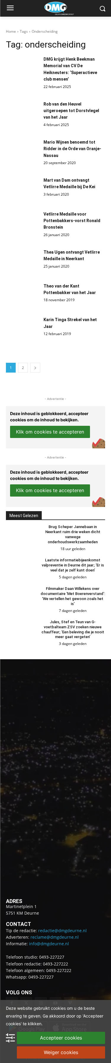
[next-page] (35, 368)
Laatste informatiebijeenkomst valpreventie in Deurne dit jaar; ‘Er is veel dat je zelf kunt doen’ (73, 565)
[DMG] (64, 8)
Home (11, 31)
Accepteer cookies (61, 1038)
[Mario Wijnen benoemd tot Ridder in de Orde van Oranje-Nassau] (23, 153)
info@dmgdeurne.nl (49, 943)
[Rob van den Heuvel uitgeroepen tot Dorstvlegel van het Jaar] (23, 115)
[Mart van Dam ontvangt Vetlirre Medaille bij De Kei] (23, 191)
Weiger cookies (61, 1052)
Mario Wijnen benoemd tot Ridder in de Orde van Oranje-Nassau (72, 149)
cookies (58, 1008)
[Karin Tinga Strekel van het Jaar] (23, 330)
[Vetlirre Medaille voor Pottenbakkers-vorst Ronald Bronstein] (23, 225)
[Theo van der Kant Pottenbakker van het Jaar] (23, 297)
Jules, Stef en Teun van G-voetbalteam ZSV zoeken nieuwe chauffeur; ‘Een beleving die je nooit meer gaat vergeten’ (72, 629)
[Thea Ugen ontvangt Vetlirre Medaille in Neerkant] (23, 263)
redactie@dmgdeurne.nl (62, 930)
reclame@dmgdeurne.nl (54, 937)
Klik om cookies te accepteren (50, 432)
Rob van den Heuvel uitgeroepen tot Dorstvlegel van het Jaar (71, 111)
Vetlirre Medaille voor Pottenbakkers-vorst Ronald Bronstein (72, 221)
